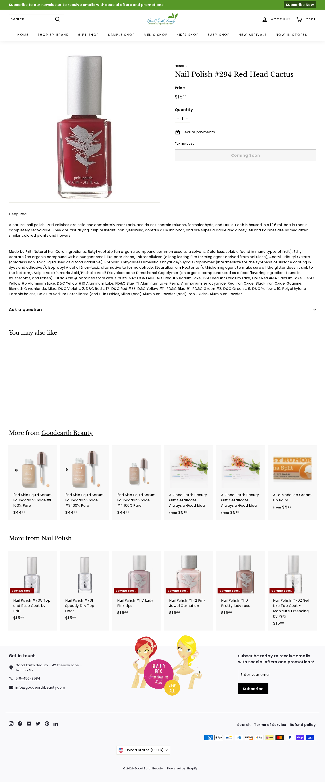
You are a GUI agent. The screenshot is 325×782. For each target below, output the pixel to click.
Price (180, 88)
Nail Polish (56, 538)
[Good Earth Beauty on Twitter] (38, 723)
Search (243, 724)
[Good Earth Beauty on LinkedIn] (56, 723)
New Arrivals (253, 34)
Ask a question (25, 310)
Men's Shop (156, 34)
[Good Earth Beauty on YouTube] (29, 723)
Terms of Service (270, 724)
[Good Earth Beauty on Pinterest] (47, 723)
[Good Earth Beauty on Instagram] (11, 723)
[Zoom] (84, 127)
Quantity (184, 109)
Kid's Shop (188, 34)
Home (23, 34)
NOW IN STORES (292, 34)
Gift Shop (88, 34)
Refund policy (303, 724)
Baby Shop (219, 34)
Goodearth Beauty (67, 433)
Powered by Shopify (182, 768)
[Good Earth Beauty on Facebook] (20, 723)
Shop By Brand (53, 34)
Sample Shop (121, 34)
